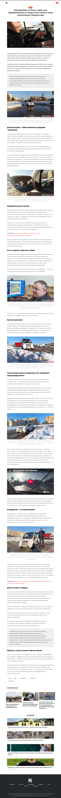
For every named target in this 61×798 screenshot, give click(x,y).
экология (11, 681)
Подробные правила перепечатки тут (42, 795)
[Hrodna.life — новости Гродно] (7, 3)
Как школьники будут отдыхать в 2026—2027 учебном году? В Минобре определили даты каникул (30, 753)
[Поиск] (52, 2)
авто (9, 678)
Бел (57, 2)
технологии (23, 678)
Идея (30, 7)
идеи (15, 678)
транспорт (32, 678)
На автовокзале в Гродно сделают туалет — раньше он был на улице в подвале (28, 727)
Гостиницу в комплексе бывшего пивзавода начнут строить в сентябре (26, 740)
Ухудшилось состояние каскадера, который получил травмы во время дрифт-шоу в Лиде (30, 767)
